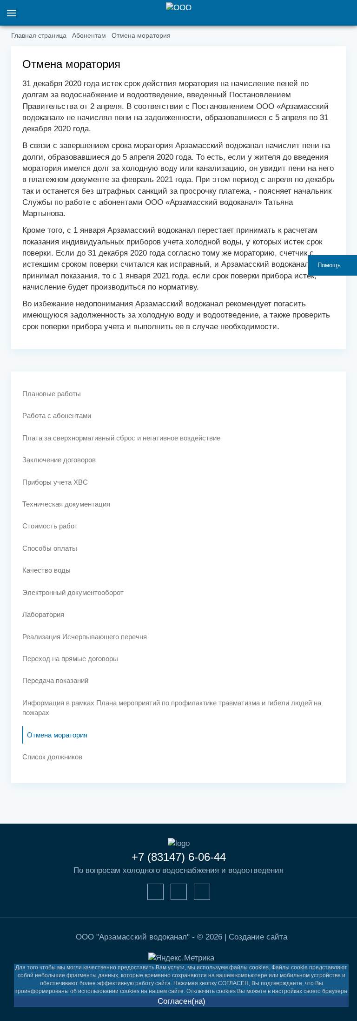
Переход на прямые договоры (70, 659)
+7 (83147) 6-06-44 (179, 857)
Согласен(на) (181, 1001)
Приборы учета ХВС (55, 482)
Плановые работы (51, 394)
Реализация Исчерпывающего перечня (84, 637)
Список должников (52, 757)
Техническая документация (66, 504)
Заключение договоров (59, 460)
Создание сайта (258, 937)
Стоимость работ (50, 526)
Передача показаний (55, 680)
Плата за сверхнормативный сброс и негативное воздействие (121, 438)
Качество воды (46, 570)
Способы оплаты (49, 548)
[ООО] (178, 8)
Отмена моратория (57, 735)
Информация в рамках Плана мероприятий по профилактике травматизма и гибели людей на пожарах (171, 708)
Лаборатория (43, 614)
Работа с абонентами (56, 415)
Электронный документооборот (73, 592)
